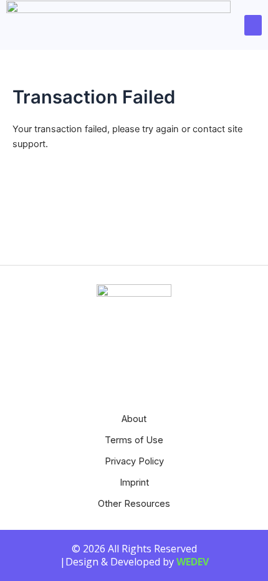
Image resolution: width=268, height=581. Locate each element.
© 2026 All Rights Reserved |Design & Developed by (134, 555)
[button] (253, 25)
